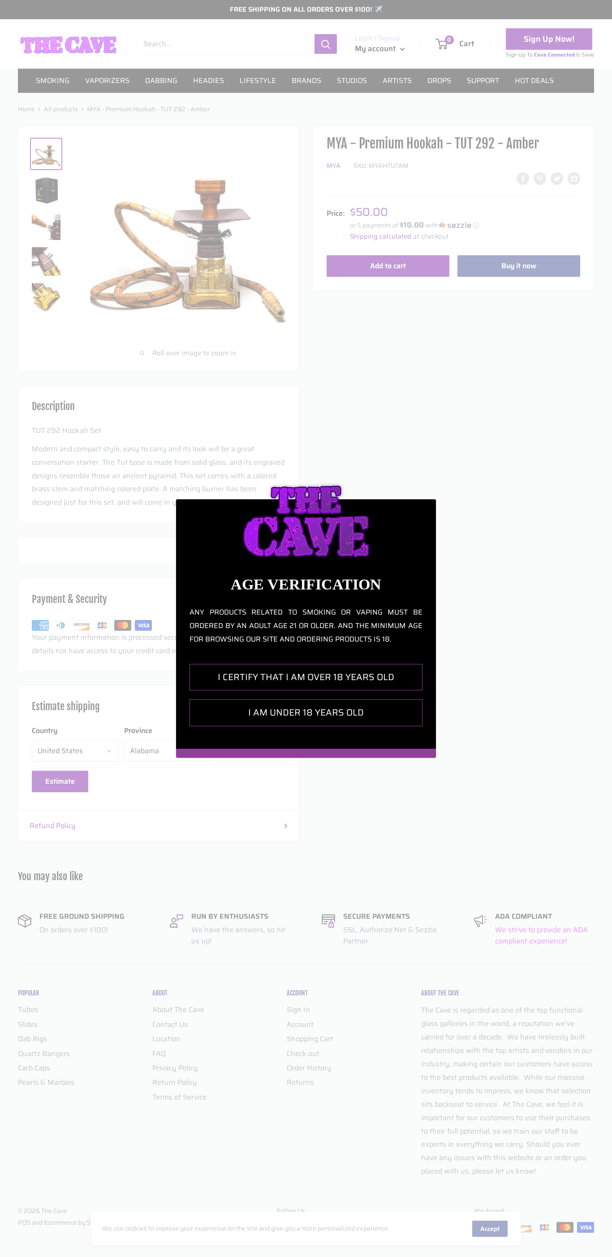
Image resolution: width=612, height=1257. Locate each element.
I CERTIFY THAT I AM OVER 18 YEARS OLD (306, 677)
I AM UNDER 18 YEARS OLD (306, 712)
